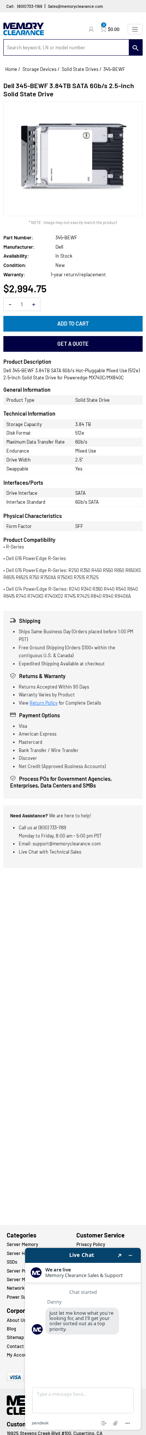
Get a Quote (73, 344)
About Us (16, 1320)
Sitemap (15, 1337)
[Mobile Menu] (135, 29)
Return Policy (44, 703)
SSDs (12, 1262)
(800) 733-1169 (29, 6)
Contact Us (18, 1346)
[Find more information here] (83, 1339)
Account (92, 29)
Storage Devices (39, 69)
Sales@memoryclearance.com (75, 6)
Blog (11, 1329)
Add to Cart (73, 323)
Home (11, 69)
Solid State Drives (80, 69)
